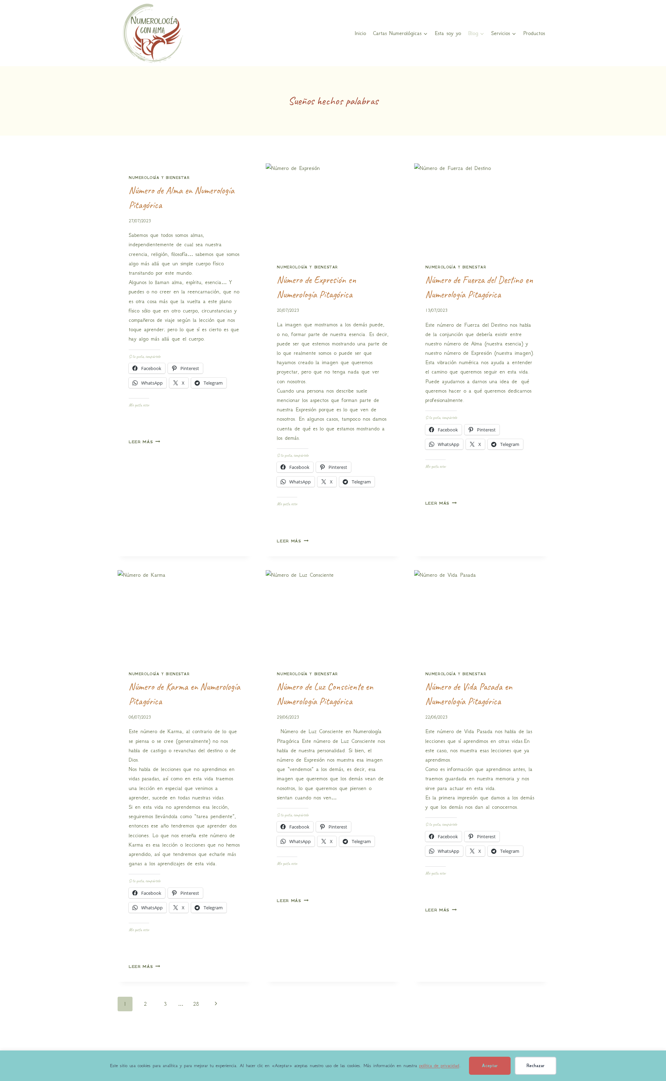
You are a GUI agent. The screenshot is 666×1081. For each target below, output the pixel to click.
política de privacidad (439, 1066)
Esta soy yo (448, 33)
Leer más (144, 442)
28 (196, 1004)
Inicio (360, 33)
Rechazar (536, 1066)
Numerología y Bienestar (159, 177)
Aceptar (490, 1066)
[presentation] (333, 208)
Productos (534, 33)
